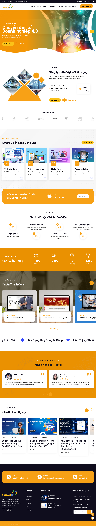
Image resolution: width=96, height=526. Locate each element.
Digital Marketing (57, 169)
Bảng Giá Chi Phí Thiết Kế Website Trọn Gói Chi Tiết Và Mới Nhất (79, 443)
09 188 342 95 (58, 197)
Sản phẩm (53, 6)
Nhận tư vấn (82, 196)
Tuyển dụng (68, 6)
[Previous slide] (92, 37)
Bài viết (29, 503)
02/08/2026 (52, 495)
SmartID (17, 523)
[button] (50, 328)
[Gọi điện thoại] (92, 514)
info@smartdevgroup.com (10, 1)
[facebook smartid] (88, 2)
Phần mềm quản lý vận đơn (53, 318)
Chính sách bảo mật (68, 523)
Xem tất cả (86, 142)
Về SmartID (7, 43)
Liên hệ (74, 6)
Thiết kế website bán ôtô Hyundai (19, 318)
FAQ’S (28, 506)
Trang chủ (32, 6)
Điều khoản (58, 523)
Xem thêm (54, 100)
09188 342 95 (23, 1)
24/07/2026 (52, 503)
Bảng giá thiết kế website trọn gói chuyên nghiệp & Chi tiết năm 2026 (16, 443)
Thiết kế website (10, 169)
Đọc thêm (7, 177)
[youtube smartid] (93, 2)
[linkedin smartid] (91, 2)
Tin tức (60, 6)
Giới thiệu (39, 6)
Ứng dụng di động (81, 169)
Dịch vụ (45, 6)
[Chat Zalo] (92, 518)
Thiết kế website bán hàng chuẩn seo (84, 523)
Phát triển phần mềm (36, 169)
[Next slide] (92, 32)
